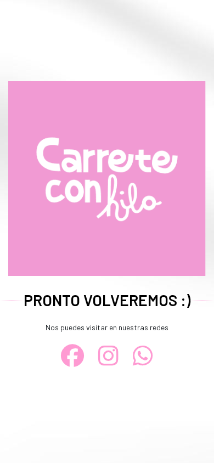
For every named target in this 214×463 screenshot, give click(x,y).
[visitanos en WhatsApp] (143, 356)
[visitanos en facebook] (73, 356)
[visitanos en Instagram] (108, 356)
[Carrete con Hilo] (107, 177)
